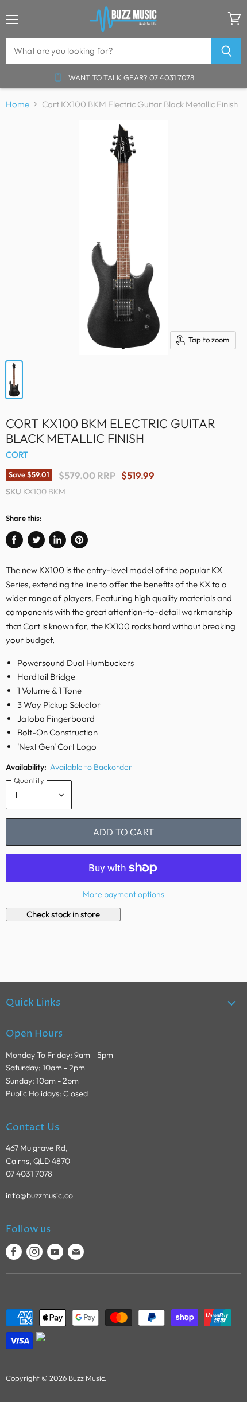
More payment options (123, 894)
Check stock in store (63, 914)
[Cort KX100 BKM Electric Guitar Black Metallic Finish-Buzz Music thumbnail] (14, 379)
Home (17, 104)
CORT (17, 454)
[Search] (226, 51)
